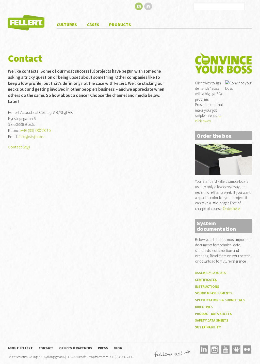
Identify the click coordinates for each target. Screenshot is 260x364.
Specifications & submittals (220, 300)
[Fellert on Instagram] (215, 349)
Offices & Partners (75, 348)
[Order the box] (223, 159)
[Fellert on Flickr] (247, 349)
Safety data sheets (211, 320)
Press (103, 348)
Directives (204, 307)
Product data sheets (213, 314)
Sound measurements (213, 293)
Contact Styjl (19, 147)
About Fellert (20, 348)
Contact (46, 348)
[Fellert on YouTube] (225, 349)
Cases (93, 24)
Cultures (67, 24)
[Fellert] (26, 22)
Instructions (207, 286)
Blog (118, 348)
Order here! (231, 208)
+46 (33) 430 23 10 (36, 130)
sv (148, 6)
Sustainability (208, 327)
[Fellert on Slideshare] (236, 349)
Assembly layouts (210, 273)
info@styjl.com (31, 136)
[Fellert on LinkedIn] (204, 349)
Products (120, 24)
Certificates (206, 280)
